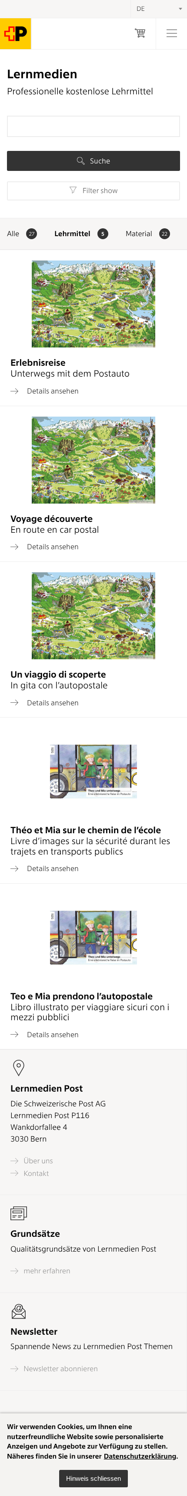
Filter (98, 191)
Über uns (37, 1161)
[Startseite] (15, 33)
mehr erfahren (46, 1271)
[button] (93, 1478)
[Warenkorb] (140, 33)
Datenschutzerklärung (140, 1456)
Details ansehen (52, 391)
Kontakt (35, 1173)
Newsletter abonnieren (60, 1369)
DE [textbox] (141, 9)
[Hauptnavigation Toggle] (171, 33)
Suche (99, 161)
